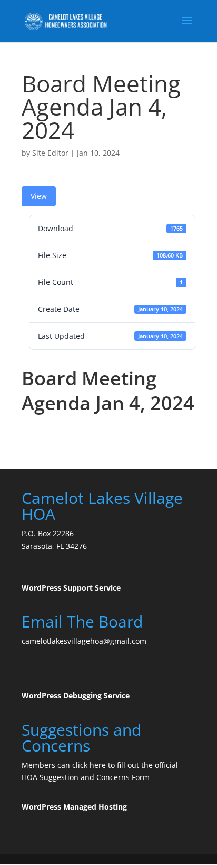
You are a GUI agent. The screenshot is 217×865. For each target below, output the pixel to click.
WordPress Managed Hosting (74, 807)
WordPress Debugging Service (76, 695)
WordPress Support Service (71, 588)
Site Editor (50, 153)
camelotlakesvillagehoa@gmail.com (84, 641)
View (39, 196)
